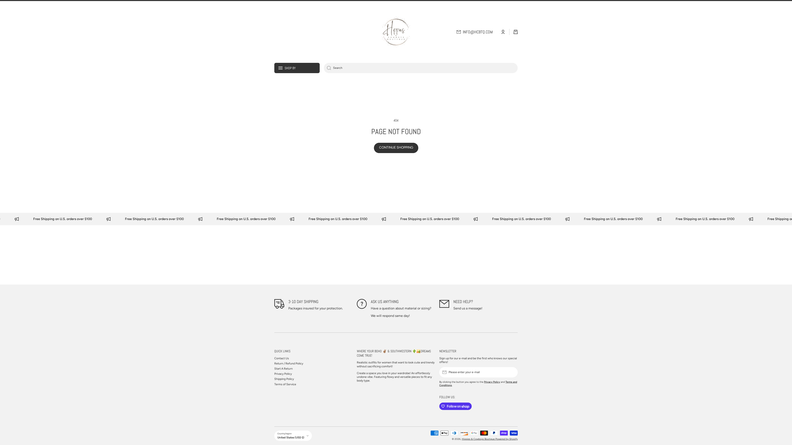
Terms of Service (285, 384)
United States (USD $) (290, 437)
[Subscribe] (512, 372)
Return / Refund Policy (288, 363)
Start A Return (283, 368)
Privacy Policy (283, 374)
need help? (463, 301)
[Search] (327, 68)
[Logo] (396, 32)
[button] (516, 32)
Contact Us (281, 358)
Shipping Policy (284, 379)
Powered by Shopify (506, 439)
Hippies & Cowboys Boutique (478, 439)
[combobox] (421, 68)
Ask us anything (385, 301)
